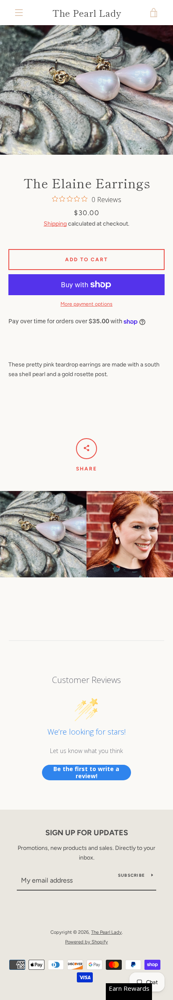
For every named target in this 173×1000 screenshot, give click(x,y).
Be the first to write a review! (86, 772)
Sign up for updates (86, 832)
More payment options (86, 304)
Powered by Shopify (86, 942)
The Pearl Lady (86, 12)
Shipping (55, 223)
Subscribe (131, 875)
